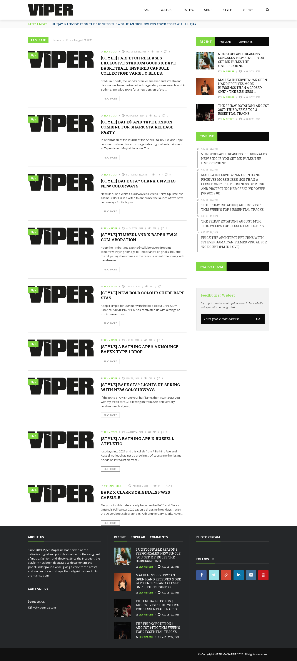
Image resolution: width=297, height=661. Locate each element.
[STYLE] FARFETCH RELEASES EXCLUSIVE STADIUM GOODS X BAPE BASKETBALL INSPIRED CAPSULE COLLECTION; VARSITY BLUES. (138, 65)
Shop (208, 10)
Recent (206, 41)
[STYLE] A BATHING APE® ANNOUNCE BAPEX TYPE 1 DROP (140, 349)
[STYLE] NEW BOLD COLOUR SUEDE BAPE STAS (143, 295)
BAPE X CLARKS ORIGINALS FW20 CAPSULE (135, 495)
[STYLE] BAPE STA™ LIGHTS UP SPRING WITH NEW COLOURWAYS (140, 387)
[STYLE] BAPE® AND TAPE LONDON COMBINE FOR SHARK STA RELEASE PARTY (137, 127)
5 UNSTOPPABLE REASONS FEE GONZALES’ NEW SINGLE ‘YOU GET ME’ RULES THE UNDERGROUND (242, 60)
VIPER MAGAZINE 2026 (229, 654)
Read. (146, 10)
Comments (246, 41)
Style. (227, 10)
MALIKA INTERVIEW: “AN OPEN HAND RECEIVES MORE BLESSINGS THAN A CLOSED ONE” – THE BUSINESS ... (242, 86)
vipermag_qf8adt (113, 485)
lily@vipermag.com (43, 607)
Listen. (188, 10)
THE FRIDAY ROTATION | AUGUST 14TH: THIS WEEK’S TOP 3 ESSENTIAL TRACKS (158, 628)
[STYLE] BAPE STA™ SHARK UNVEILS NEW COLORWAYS (138, 183)
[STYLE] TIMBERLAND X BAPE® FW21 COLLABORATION (139, 237)
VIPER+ (248, 10)
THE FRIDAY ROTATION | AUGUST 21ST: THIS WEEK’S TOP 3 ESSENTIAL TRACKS (243, 110)
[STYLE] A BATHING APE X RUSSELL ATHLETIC (137, 441)
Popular (225, 41)
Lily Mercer (110, 51)
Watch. (166, 10)
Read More (110, 98)
